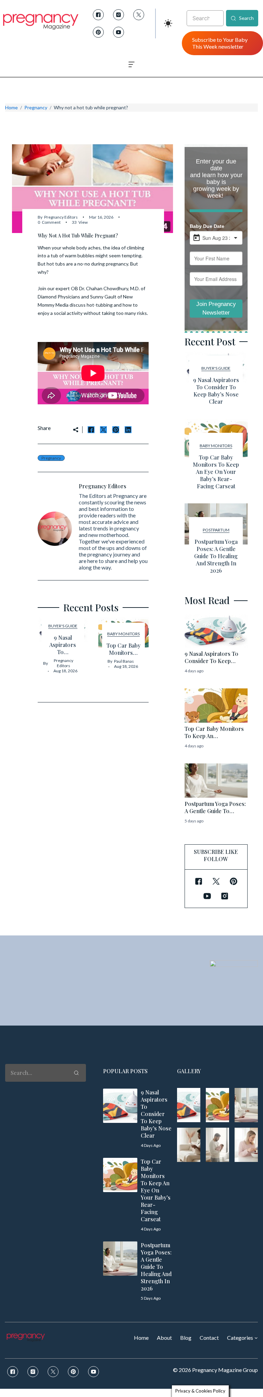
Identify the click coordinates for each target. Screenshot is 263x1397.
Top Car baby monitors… (123, 649)
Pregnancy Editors (61, 217)
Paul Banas (124, 661)
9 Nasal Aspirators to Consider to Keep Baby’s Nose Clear (216, 390)
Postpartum (216, 529)
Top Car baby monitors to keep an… (214, 732)
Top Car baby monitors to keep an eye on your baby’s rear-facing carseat (216, 472)
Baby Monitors (123, 633)
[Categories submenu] (256, 1337)
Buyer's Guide (62, 625)
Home (11, 107)
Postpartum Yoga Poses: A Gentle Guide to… (215, 807)
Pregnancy (35, 107)
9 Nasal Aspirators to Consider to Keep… (211, 657)
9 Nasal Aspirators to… (62, 644)
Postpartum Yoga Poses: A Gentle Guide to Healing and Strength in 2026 (216, 556)
